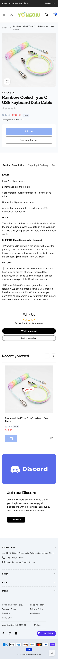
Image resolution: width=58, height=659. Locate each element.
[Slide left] (4, 59)
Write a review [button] (29, 331)
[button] (4, 15)
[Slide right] (53, 59)
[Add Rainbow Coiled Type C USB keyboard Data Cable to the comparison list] (51, 438)
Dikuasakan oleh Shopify (34, 654)
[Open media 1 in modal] (29, 60)
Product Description (13, 165)
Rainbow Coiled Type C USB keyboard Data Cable (26, 419)
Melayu (48, 3)
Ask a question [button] (29, 338)
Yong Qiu (8, 92)
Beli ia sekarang (29, 140)
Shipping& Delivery (38, 165)
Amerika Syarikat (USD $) (14, 3)
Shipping (5, 120)
